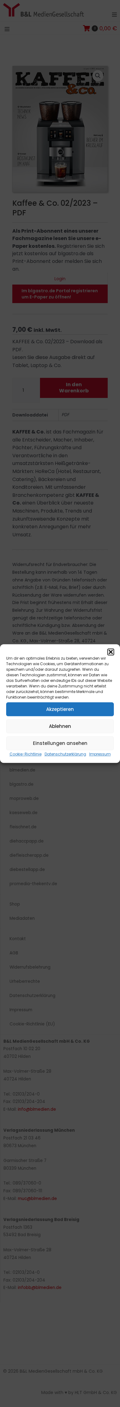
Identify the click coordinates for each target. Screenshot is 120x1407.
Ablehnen (60, 726)
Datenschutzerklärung (65, 754)
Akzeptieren (60, 709)
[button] (111, 652)
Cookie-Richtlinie (26, 754)
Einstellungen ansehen (60, 743)
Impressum (100, 754)
